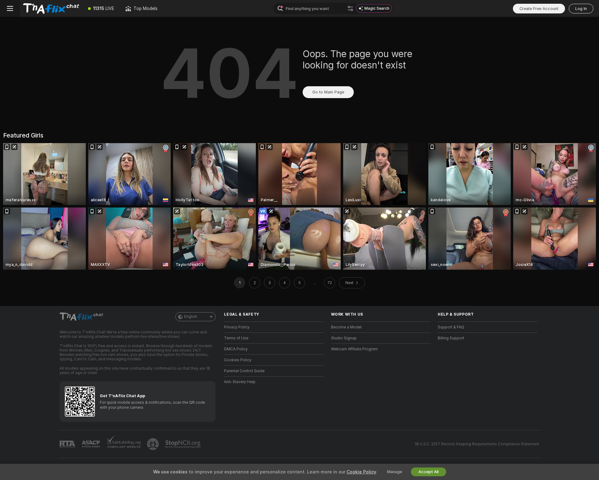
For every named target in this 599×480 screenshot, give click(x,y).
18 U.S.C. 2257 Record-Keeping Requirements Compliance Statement (477, 444)
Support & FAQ (451, 327)
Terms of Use (236, 338)
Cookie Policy (361, 471)
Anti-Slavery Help (240, 382)
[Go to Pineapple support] (153, 444)
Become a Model (346, 327)
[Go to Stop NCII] (183, 444)
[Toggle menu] (10, 8)
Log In (581, 8)
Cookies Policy (237, 360)
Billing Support (451, 338)
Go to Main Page (328, 92)
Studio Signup (344, 338)
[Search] (350, 8)
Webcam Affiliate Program (354, 349)
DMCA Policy (236, 349)
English (190, 316)
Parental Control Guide (244, 371)
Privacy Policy (237, 327)
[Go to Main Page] (51, 8)
